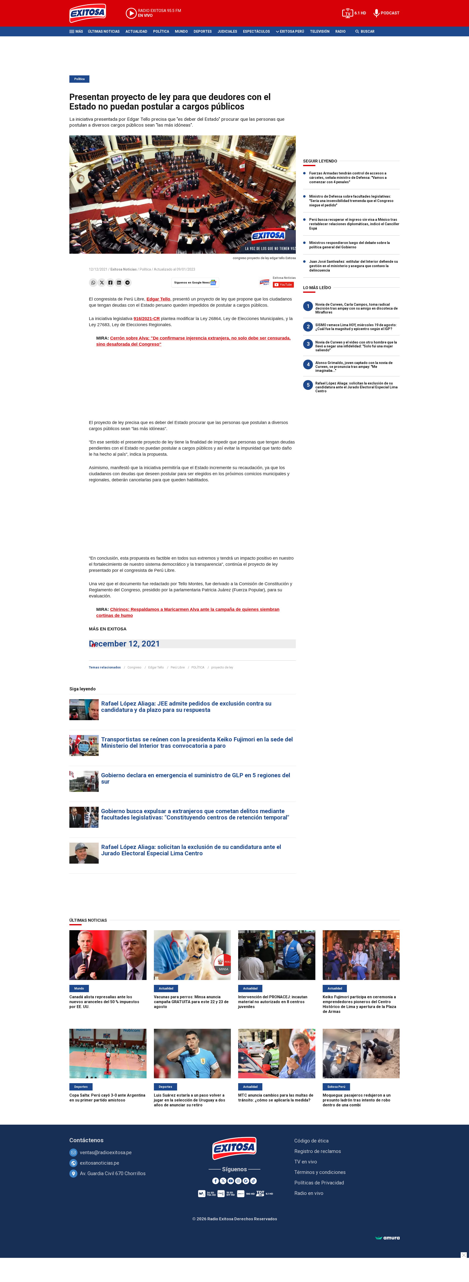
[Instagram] (238, 1181)
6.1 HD (360, 13)
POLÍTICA (198, 667)
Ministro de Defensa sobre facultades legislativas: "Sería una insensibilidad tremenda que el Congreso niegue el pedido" (351, 200)
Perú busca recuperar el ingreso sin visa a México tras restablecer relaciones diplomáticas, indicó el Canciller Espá (354, 224)
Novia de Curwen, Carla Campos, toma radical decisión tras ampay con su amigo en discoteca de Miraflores (356, 308)
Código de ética (311, 1141)
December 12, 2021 (124, 643)
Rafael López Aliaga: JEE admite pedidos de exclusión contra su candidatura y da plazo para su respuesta (186, 706)
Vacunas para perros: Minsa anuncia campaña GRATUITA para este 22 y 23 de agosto (191, 1002)
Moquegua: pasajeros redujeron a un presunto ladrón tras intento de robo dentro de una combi (357, 1100)
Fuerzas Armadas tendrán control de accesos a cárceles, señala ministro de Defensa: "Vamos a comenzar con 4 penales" (348, 177)
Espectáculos (256, 31)
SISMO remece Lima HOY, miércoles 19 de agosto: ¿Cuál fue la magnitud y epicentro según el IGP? (356, 327)
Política (161, 31)
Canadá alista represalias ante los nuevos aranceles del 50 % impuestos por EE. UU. (104, 1002)
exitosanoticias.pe (99, 1163)
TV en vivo (305, 1162)
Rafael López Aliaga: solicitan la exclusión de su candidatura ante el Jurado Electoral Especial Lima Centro (191, 850)
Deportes (203, 31)
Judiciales (227, 31)
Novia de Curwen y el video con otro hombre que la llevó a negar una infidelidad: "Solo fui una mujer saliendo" (356, 346)
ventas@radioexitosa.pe (106, 1152)
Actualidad (136, 31)
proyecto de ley (222, 667)
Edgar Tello (156, 667)
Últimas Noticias (104, 31)
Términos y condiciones (320, 1172)
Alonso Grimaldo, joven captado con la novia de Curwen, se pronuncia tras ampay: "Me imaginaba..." (354, 367)
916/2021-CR (147, 318)
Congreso (134, 667)
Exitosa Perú (292, 31)
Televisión (320, 31)
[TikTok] (253, 1181)
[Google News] (246, 1181)
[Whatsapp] (93, 282)
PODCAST (390, 13)
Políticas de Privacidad (319, 1183)
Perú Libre (178, 667)
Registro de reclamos (317, 1151)
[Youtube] (230, 1181)
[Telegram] (127, 282)
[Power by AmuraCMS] (387, 1238)
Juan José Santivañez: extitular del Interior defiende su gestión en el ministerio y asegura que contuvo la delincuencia (353, 266)
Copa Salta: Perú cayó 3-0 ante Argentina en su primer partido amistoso (107, 1097)
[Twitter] (101, 282)
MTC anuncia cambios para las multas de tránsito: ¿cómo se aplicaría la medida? (275, 1097)
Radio (340, 31)
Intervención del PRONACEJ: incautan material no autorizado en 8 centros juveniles (272, 1002)
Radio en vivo (308, 1193)
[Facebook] (110, 282)
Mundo (181, 31)
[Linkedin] (119, 282)
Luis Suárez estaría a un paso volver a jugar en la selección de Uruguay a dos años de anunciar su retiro (189, 1100)
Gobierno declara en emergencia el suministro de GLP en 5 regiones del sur (195, 778)
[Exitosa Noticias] (91, 13)
